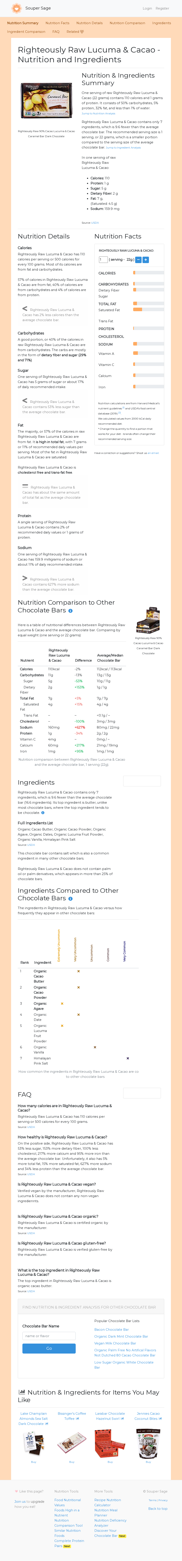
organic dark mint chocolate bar (121, 1336)
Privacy (163, 1500)
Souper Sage (37, 8)
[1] (124, 407)
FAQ (55, 32)
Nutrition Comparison (127, 23)
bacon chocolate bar (111, 1330)
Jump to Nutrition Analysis (98, 113)
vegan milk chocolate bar (115, 1343)
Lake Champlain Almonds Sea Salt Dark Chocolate (33, 1419)
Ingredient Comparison (26, 32)
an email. (153, 453)
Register (162, 8)
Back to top (158, 1509)
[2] (119, 413)
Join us (20, 1502)
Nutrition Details (89, 23)
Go (49, 1348)
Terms (152, 1500)
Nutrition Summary (22, 23)
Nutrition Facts (57, 23)
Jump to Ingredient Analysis (123, 147)
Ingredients (161, 23)
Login (147, 8)
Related (73, 32)
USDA (95, 222)
